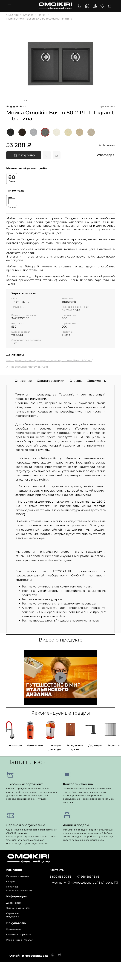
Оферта (10, 881)
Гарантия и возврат (17, 876)
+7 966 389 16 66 (87, 876)
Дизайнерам (13, 902)
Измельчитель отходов (19, 940)
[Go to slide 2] (26, 100)
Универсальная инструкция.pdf (27, 366)
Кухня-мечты (13, 929)
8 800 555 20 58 (60, 876)
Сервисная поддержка (12, 915)
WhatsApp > (106, 155)
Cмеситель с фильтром (19, 934)
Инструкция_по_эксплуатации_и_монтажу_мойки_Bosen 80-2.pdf (49, 360)
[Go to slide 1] (24, 100)
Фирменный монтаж (18, 908)
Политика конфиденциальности (19, 888)
